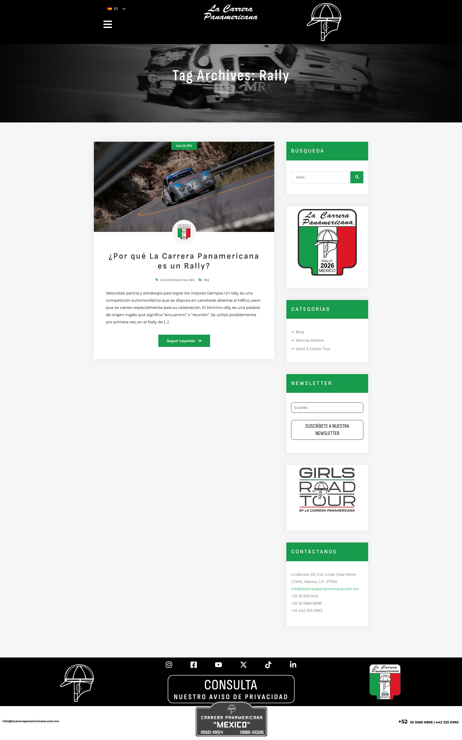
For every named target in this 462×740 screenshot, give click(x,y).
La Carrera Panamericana (174, 280)
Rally (191, 280)
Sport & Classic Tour (313, 348)
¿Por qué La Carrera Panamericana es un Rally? (184, 261)
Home (223, 92)
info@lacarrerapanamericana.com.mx (325, 589)
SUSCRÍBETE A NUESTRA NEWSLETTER (327, 430)
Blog (206, 280)
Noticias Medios (310, 340)
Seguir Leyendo (181, 340)
